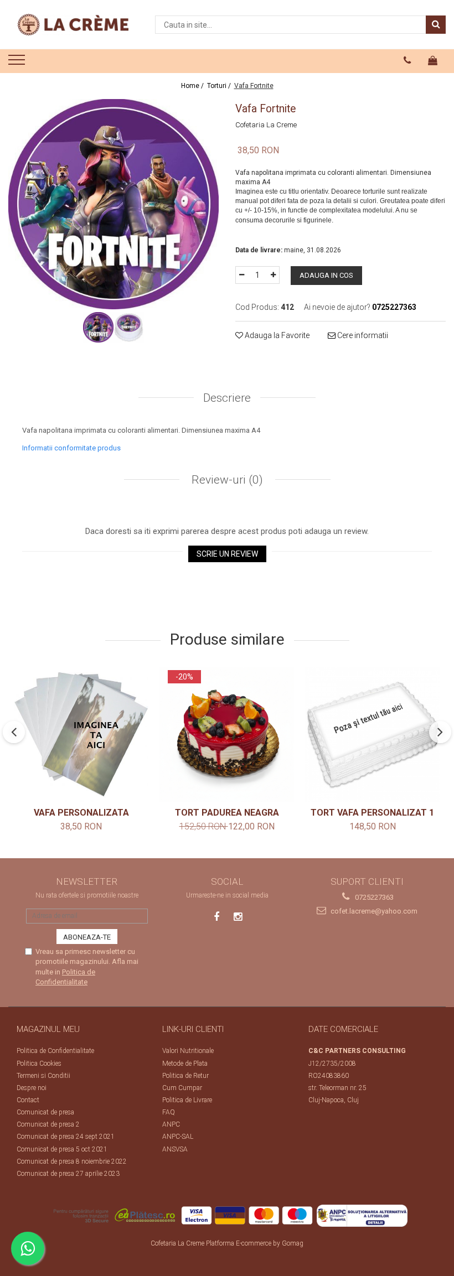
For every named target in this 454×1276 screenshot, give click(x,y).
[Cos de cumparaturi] (433, 60)
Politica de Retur (185, 1076)
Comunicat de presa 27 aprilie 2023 (68, 1174)
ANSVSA (175, 1149)
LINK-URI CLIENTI (193, 1029)
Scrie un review (227, 553)
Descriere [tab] (227, 397)
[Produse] (18, 63)
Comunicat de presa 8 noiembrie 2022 (72, 1161)
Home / (193, 86)
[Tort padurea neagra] (226, 734)
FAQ (168, 1112)
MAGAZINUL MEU (48, 1029)
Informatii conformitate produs (71, 448)
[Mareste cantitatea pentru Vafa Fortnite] (273, 275)
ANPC (171, 1124)
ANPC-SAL (177, 1136)
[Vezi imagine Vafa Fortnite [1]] (129, 327)
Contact (28, 1100)
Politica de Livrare (187, 1100)
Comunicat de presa (45, 1112)
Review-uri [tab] (226, 479)
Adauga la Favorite (276, 335)
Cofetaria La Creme (266, 125)
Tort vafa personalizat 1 (372, 812)
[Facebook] (216, 916)
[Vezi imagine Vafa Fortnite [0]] (98, 327)
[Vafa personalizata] (81, 734)
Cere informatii (362, 335)
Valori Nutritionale (188, 1051)
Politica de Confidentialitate (55, 1051)
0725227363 (373, 897)
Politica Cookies (39, 1063)
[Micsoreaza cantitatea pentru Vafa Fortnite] (241, 275)
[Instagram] (237, 916)
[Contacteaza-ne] (407, 60)
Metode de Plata (185, 1063)
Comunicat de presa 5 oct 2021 (62, 1149)
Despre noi (32, 1088)
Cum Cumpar (182, 1088)
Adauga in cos (326, 275)
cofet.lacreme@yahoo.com (373, 911)
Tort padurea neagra (227, 812)
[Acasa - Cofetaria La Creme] (73, 24)
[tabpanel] (113, 204)
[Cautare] (436, 24)
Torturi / (220, 86)
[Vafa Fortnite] (113, 204)
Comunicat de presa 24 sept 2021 (66, 1136)
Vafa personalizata (81, 812)
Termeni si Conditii (43, 1076)
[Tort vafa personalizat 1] (372, 734)
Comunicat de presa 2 (48, 1124)
